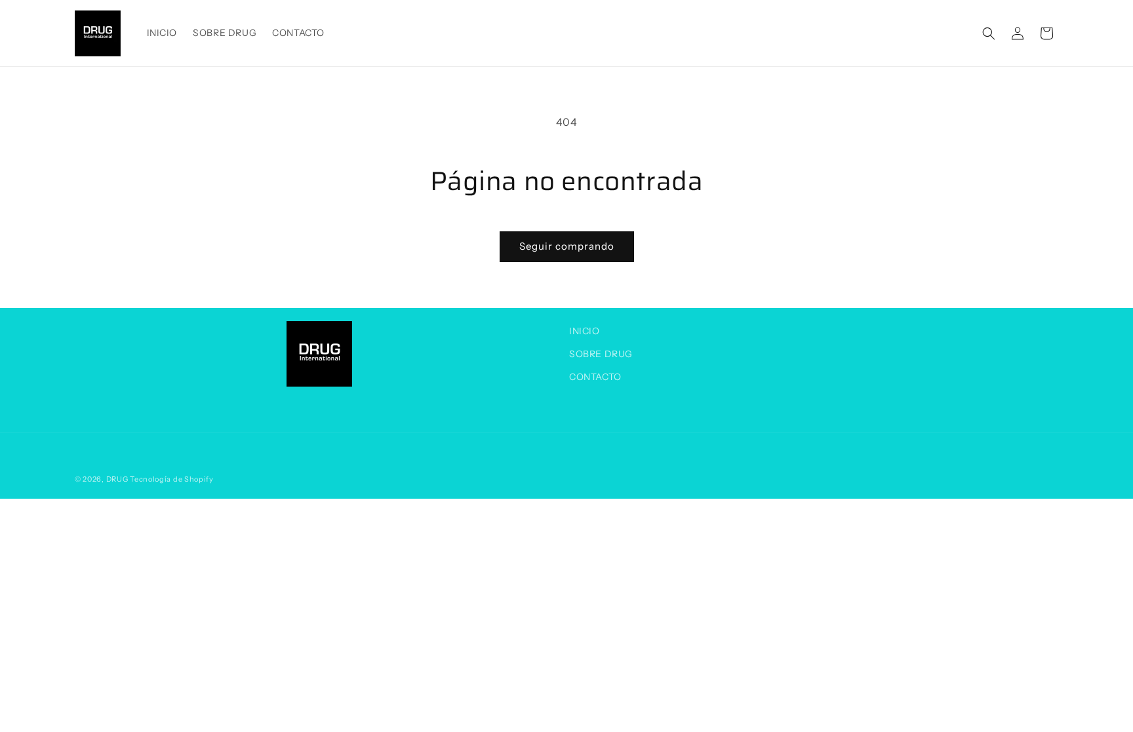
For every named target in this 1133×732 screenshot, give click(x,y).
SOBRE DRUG (601, 354)
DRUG (117, 479)
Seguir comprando (566, 246)
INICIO (584, 331)
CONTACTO (595, 377)
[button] (988, 33)
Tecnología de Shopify (172, 479)
